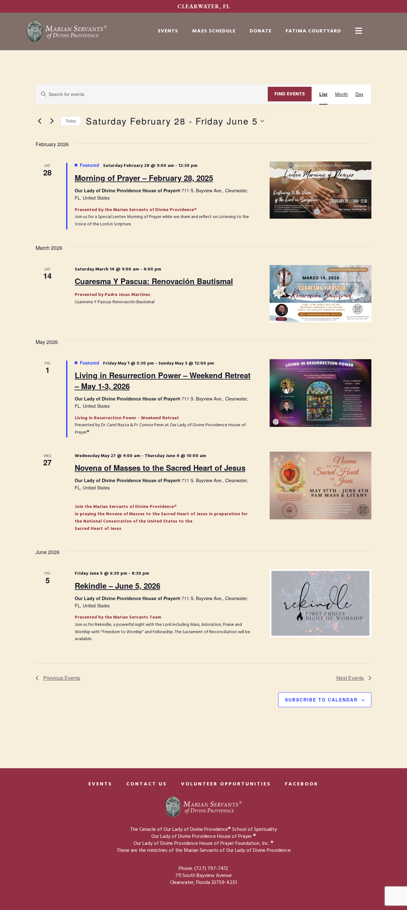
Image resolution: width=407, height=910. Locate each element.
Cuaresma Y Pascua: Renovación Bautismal (154, 281)
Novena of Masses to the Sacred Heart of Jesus (160, 467)
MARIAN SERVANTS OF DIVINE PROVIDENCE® (79, 31)
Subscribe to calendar (321, 699)
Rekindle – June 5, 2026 (117, 585)
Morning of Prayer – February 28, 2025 (144, 177)
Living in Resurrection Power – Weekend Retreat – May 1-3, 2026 (163, 380)
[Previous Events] (39, 121)
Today (71, 120)
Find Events (289, 94)
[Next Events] (52, 121)
